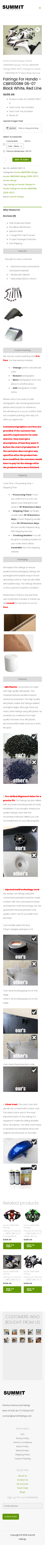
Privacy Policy (22, 1438)
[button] (37, 29)
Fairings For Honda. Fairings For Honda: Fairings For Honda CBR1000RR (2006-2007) (19, 188)
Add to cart (22, 160)
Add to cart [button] (10, 1246)
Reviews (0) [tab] (9, 215)
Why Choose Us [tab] (11, 209)
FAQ (22, 1434)
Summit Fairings (16, 196)
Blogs (22, 1492)
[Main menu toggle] (39, 8)
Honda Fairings (17, 61)
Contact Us (22, 1479)
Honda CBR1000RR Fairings (25, 172)
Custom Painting (22, 1458)
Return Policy (22, 1446)
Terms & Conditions (22, 1442)
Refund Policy (22, 1450)
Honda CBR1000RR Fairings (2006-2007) (20, 176)
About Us (22, 1475)
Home (6, 61)
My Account (22, 1483)
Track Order (22, 1488)
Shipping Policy (22, 1454)
